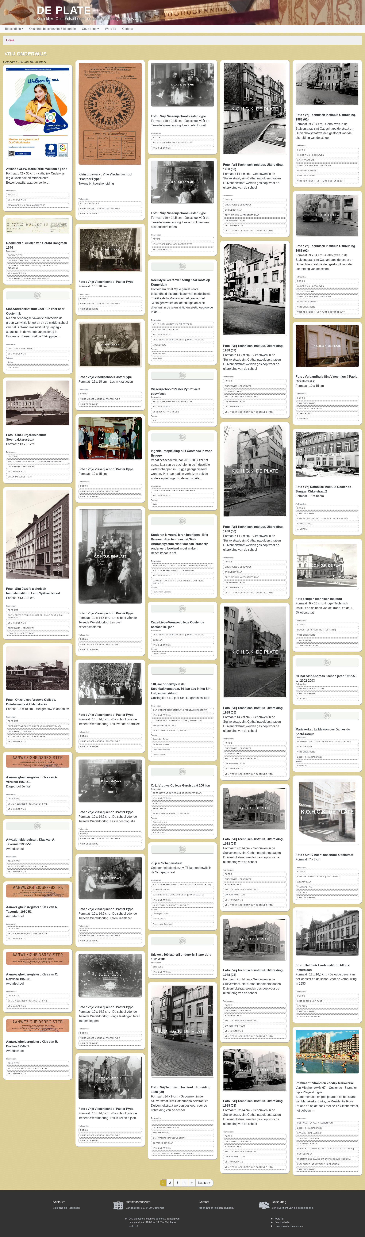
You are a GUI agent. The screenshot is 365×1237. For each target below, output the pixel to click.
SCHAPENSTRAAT (162, 890)
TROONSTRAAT (305, 640)
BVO (155, 504)
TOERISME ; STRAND (308, 1138)
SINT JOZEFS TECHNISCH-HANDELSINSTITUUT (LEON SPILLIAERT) (35, 616)
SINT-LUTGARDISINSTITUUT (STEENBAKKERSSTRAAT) (35, 461)
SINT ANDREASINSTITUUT (21, 349)
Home (10, 40)
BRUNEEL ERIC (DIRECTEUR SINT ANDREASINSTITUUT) (182, 565)
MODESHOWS (159, 345)
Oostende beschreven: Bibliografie (52, 28)
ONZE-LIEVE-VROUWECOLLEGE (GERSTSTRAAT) (177, 793)
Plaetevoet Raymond (163, 924)
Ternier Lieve (159, 755)
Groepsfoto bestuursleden (289, 1226)
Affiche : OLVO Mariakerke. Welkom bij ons (36, 168)
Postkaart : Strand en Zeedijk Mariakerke (325, 1083)
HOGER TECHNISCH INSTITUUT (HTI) (316, 630)
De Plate (64, 10)
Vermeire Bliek (160, 353)
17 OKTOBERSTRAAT (307, 645)
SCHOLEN (158, 640)
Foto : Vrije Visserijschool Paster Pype (106, 281)
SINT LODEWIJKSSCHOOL (166, 330)
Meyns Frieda (159, 919)
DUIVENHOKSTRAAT (163, 1143)
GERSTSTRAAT (160, 809)
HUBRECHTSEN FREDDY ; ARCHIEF (171, 731)
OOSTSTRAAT (304, 882)
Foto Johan (13, 367)
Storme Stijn (159, 832)
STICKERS (158, 967)
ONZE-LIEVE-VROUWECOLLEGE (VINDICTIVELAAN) (178, 340)
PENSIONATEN (304, 747)
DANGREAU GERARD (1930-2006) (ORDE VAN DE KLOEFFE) (32, 267)
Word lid (110, 28)
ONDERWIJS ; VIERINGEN (166, 412)
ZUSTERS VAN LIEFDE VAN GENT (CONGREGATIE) (178, 895)
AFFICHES (13, 195)
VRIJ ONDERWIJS (17, 200)
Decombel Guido (160, 739)
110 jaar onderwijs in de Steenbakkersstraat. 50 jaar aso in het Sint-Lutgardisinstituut (181, 689)
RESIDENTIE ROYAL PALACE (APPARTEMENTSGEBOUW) (325, 1149)
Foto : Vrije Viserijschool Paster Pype (105, 377)
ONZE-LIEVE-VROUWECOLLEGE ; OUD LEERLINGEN (34, 260)
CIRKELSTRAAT (305, 414)
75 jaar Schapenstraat (166, 863)
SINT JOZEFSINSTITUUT (309, 1001)
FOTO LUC (13, 456)
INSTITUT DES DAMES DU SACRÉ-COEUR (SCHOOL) (324, 742)
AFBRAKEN (302, 419)
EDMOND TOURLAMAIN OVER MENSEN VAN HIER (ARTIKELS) (178, 582)
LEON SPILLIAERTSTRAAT (21, 633)
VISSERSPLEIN (304, 887)
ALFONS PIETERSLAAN (309, 1016)
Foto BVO (157, 359)
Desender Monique (162, 750)
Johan (10, 362)
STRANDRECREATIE (307, 1143)
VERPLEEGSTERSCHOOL (309, 408)
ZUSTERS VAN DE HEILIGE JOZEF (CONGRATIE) (177, 721)
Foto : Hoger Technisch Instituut (319, 598)
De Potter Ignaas (161, 744)
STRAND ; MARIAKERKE (309, 1133)
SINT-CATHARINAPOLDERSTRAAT (170, 1138)
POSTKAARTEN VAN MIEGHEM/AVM (315, 1123)
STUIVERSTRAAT (161, 1133)
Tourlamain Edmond (162, 592)
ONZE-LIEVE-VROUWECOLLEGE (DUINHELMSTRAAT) (34, 726)
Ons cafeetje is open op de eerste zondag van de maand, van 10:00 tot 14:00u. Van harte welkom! (154, 1222)
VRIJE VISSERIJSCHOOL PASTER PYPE (28, 804)
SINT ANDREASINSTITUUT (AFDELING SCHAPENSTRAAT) (182, 885)
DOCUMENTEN (15, 255)
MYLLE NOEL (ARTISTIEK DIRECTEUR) (172, 324)
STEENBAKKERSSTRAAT (20, 477)
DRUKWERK (14, 799)
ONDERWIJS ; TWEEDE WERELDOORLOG (29, 278)
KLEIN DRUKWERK (89, 203)
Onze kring (89, 28)
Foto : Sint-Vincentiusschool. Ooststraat (324, 854)
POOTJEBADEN (305, 1154)
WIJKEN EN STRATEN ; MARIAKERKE (26, 736)
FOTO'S (84, 299)
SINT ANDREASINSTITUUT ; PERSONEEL (173, 571)
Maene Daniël (159, 827)
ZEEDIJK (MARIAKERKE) (309, 757)
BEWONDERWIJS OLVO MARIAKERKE (26, 205)
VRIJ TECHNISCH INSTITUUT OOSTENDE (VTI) (177, 1153)
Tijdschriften (13, 28)
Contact (127, 28)
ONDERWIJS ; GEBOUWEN (21, 467)
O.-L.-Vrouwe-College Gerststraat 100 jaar (180, 785)
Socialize (59, 1202)
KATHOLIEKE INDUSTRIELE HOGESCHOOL (174, 491)
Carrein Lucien (160, 822)
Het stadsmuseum (138, 1202)
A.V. (155, 420)
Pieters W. (302, 766)
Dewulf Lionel (159, 653)
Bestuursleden (282, 1222)
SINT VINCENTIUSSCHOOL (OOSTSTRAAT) (318, 877)
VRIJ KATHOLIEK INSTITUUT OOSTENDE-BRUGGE (322, 519)
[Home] (20, 12)
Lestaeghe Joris (160, 914)
